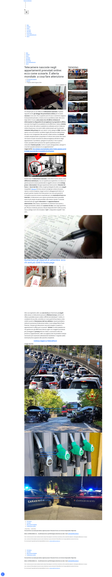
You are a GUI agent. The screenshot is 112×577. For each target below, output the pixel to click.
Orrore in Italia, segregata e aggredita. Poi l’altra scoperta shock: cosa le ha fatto (53, 498)
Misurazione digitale (32, 524)
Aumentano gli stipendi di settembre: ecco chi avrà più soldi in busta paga (44, 261)
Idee (28, 25)
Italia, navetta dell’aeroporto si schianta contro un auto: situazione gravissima (53, 410)
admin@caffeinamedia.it (73, 533)
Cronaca (29, 30)
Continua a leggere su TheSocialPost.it (45, 341)
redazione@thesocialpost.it (54, 541)
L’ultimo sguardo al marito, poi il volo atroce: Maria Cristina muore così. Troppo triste (77, 120)
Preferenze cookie (31, 526)
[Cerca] (24, 9)
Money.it (33, 189)
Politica (28, 26)
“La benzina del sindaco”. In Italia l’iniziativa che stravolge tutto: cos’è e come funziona (52, 454)
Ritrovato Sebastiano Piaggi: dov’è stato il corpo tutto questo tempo (77, 87)
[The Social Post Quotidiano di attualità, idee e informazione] (62, 19)
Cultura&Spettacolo (31, 35)
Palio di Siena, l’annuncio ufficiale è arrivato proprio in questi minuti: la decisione (77, 98)
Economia (29, 33)
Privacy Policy (27, 528)
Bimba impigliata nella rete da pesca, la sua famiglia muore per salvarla (77, 131)
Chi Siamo (29, 521)
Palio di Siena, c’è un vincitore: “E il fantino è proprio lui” (77, 76)
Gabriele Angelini (32, 79)
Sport (28, 36)
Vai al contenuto (28, 0)
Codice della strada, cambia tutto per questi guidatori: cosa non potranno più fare (52, 367)
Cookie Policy (33, 528)
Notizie (28, 81)
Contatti (29, 523)
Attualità (29, 31)
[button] (2, 574)
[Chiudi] (26, 12)
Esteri (28, 28)
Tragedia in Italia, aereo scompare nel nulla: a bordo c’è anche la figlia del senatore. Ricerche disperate (78, 108)
